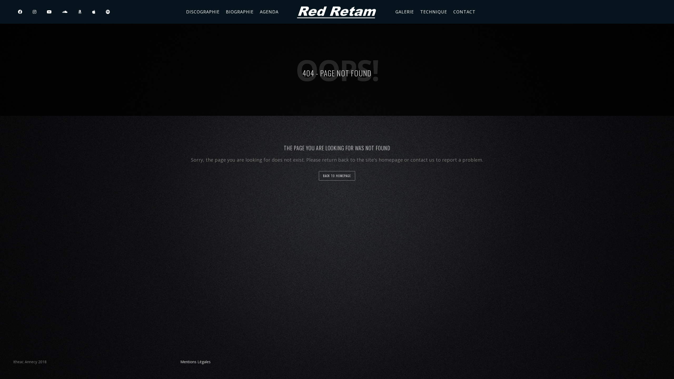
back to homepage (337, 176)
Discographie (203, 12)
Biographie (240, 12)
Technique (433, 12)
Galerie (404, 12)
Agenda (269, 12)
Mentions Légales (195, 361)
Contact (464, 12)
